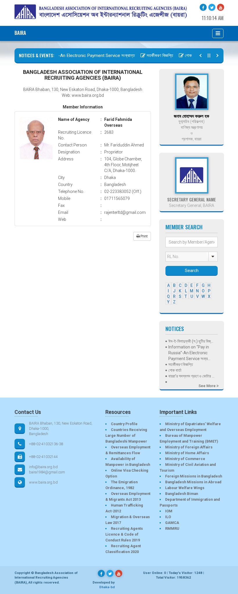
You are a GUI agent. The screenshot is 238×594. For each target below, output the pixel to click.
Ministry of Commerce (185, 459)
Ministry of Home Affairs (187, 453)
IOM (168, 511)
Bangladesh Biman (181, 493)
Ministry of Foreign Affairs (188, 447)
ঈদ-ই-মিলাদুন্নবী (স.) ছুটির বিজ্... (190, 341)
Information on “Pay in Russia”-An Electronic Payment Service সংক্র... (189, 353)
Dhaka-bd (107, 587)
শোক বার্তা (186, 55)
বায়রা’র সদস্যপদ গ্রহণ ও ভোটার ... (191, 376)
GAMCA (172, 522)
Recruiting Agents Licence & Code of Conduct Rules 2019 (124, 534)
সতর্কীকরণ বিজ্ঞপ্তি (153, 55)
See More (208, 386)
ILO (168, 517)
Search (192, 270)
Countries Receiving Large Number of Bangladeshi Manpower (126, 435)
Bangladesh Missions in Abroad (193, 482)
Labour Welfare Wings (184, 488)
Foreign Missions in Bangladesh (193, 476)
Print (144, 236)
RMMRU (172, 528)
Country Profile (124, 424)
